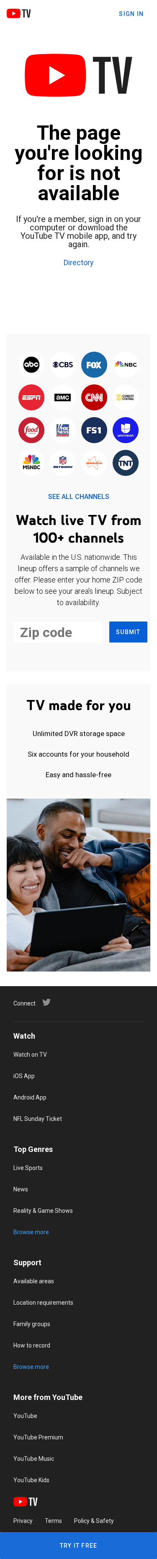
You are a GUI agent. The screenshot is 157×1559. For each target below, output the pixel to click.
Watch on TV (30, 1054)
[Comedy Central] (126, 397)
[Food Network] (31, 430)
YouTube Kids (31, 1480)
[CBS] (62, 365)
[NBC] (126, 365)
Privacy (23, 1520)
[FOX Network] (94, 365)
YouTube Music (33, 1458)
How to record (31, 1345)
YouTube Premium (38, 1437)
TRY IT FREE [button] (79, 1545)
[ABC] (31, 365)
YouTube (25, 1416)
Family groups (31, 1324)
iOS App (24, 1076)
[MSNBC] (31, 463)
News (20, 1189)
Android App (29, 1097)
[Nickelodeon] (94, 463)
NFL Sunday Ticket (37, 1118)
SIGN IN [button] (131, 13)
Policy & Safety (94, 1520)
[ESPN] (31, 397)
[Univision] (126, 430)
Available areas (33, 1281)
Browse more (31, 1232)
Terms (53, 1520)
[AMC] (62, 397)
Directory (78, 263)
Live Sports (28, 1168)
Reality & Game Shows (43, 1210)
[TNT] (126, 463)
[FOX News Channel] (62, 430)
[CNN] (94, 397)
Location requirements (43, 1302)
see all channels (78, 497)
